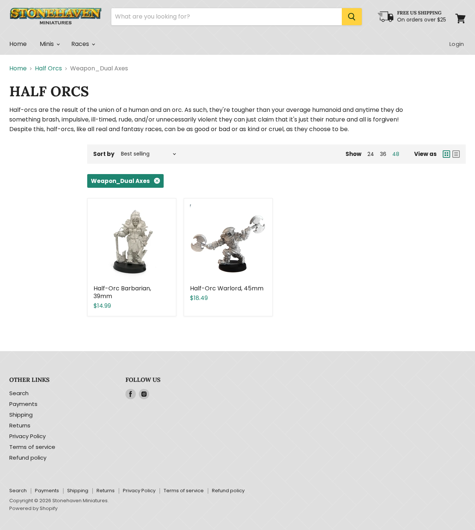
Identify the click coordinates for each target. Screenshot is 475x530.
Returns (19, 425)
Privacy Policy (27, 436)
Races (81, 44)
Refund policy (27, 457)
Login (456, 44)
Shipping (21, 415)
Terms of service (32, 447)
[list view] (456, 154)
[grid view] (446, 154)
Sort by (103, 154)
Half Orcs (48, 68)
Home (18, 44)
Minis (48, 44)
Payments (23, 404)
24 (370, 154)
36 (383, 154)
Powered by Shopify (33, 508)
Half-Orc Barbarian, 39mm (122, 292)
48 (395, 154)
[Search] (352, 16)
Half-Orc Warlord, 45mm (226, 288)
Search (19, 393)
